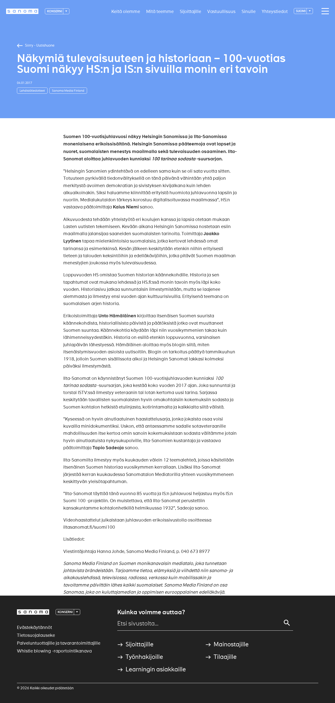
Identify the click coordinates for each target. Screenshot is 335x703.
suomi (301, 11)
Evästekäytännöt (34, 627)
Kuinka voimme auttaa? (151, 612)
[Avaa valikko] (324, 11)
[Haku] (287, 623)
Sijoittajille (190, 11)
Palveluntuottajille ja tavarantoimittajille (58, 643)
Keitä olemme (125, 11)
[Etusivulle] (22, 11)
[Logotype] (33, 612)
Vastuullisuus (221, 11)
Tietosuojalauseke (36, 635)
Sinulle (249, 11)
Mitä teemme (160, 11)
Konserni (55, 11)
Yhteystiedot (275, 11)
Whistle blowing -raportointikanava (54, 651)
